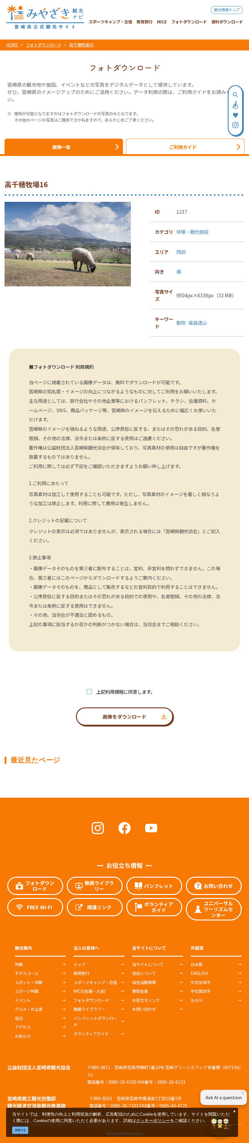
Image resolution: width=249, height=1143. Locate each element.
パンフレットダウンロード (95, 1021)
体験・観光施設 (192, 231)
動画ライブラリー (89, 1009)
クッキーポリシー (153, 1120)
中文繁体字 (200, 991)
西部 (181, 251)
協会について (144, 973)
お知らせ (23, 1036)
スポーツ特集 (27, 991)
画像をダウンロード (124, 716)
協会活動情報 (144, 982)
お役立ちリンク (146, 1000)
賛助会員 (140, 991)
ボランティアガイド (91, 1034)
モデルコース (26, 973)
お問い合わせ (144, 1009)
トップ (79, 964)
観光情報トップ (227, 9)
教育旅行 (81, 973)
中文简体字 (200, 982)
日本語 (197, 964)
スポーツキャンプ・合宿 (95, 982)
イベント (23, 1000)
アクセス (22, 1027)
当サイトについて (148, 964)
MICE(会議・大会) (89, 991)
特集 (19, 964)
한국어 (197, 1000)
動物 (181, 322)
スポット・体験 (29, 982)
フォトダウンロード (43, 45)
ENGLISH (199, 973)
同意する (20, 1130)
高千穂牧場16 (81, 45)
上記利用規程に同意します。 (125, 691)
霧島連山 (198, 322)
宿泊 (19, 1018)
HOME (12, 45)
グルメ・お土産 (29, 1009)
